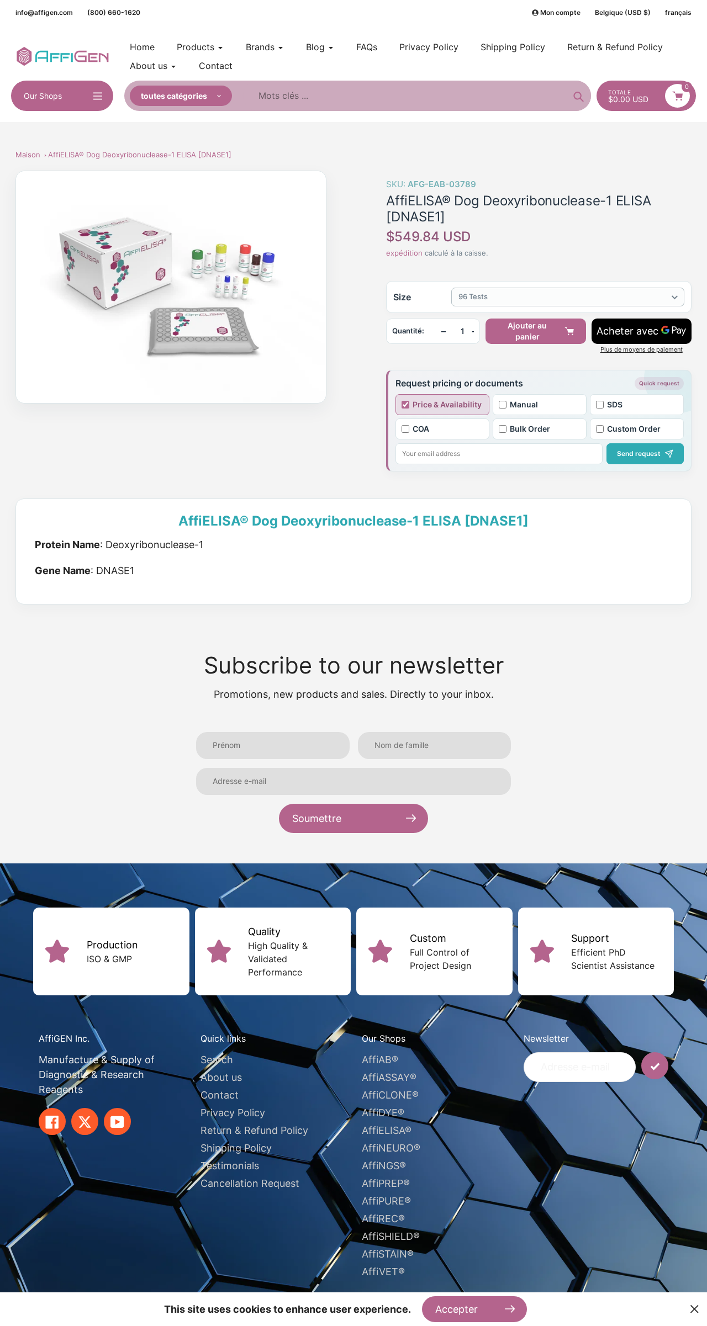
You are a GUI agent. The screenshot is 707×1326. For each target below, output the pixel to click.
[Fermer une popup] (694, 1309)
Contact (220, 1095)
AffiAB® (380, 1059)
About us (221, 1077)
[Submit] (654, 1065)
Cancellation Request (250, 1183)
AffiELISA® (386, 1130)
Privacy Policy (233, 1112)
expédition (405, 252)
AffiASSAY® (389, 1077)
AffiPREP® (386, 1183)
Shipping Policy (236, 1148)
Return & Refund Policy (254, 1130)
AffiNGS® (384, 1165)
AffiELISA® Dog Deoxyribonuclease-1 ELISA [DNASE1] (139, 154)
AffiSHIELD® (391, 1236)
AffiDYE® (383, 1112)
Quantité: (408, 331)
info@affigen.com (44, 12)
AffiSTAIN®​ (388, 1254)
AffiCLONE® (390, 1095)
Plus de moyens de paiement (641, 349)
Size (402, 297)
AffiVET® (383, 1271)
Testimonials (230, 1165)
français (678, 12)
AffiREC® (383, 1218)
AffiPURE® (386, 1201)
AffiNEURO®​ (391, 1148)
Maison (27, 154)
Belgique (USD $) (623, 12)
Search (217, 1059)
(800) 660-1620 (113, 12)
